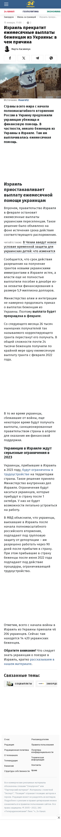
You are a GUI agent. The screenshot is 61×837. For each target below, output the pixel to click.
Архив (34, 770)
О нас (7, 739)
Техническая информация (37, 758)
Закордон (9, 17)
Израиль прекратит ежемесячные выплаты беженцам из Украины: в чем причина (48, 17)
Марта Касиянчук (20, 49)
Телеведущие (11, 760)
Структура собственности (17, 771)
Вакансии (9, 766)
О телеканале (11, 755)
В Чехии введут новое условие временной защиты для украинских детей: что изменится (30, 246)
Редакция (9, 744)
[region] (30, 829)
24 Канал (9, 11)
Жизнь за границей (26, 17)
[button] (10, 58)
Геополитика (31, 11)
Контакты (36, 765)
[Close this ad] (58, 817)
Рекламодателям (40, 739)
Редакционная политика (16, 750)
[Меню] (6, 4)
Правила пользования (42, 744)
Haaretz (23, 100)
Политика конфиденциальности (42, 751)
